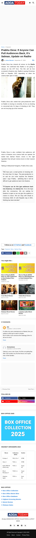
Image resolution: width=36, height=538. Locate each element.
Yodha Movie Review (25, 295)
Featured (8, 47)
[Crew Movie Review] (9, 289)
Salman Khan (18, 249)
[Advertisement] (18, 25)
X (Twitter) (17, 245)
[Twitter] (14, 253)
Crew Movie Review (7, 295)
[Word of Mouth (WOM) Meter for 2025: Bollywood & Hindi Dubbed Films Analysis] (9, 268)
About (13, 535)
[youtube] (18, 525)
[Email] (25, 253)
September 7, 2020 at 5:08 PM (14, 328)
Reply (4, 340)
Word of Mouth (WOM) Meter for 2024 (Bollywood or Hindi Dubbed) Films (26, 276)
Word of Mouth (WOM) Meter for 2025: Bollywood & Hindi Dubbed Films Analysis (9, 277)
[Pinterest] (21, 253)
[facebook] (10, 525)
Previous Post (6, 389)
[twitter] (14, 525)
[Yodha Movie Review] (27, 289)
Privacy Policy (25, 535)
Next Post (30, 389)
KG (8, 327)
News (12, 249)
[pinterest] (21, 525)
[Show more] (29, 253)
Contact (18, 535)
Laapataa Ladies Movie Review (25, 312)
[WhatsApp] (18, 253)
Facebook (28, 245)
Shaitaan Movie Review (8, 312)
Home (2, 47)
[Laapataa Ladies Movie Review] (27, 305)
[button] (2, 2)
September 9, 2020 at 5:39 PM (14, 348)
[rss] (25, 525)
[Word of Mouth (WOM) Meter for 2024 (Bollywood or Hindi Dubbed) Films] (27, 268)
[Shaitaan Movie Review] (9, 305)
